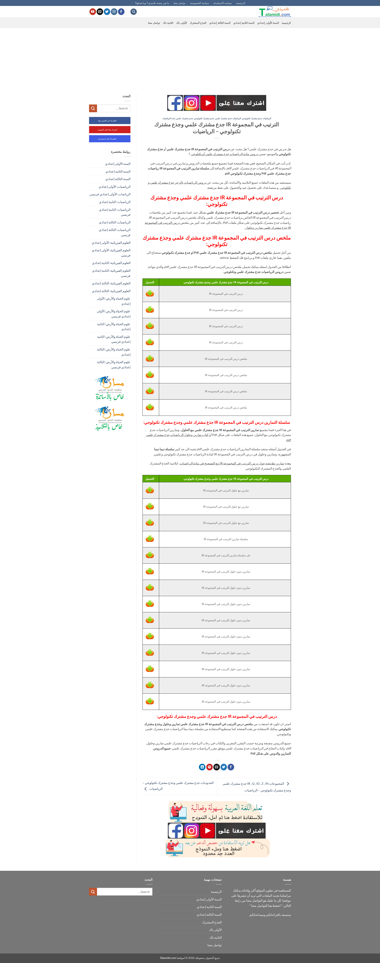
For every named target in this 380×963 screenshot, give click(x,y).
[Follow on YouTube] (92, 11)
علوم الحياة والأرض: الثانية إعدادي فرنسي (113, 339)
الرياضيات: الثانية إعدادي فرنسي (114, 212)
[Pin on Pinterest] (209, 767)
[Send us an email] (100, 11)
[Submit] (93, 108)
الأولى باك (181, 22)
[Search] (133, 12)
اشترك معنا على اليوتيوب (107, 129)
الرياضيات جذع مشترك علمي (228, 118)
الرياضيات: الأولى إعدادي (114, 186)
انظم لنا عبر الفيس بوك (107, 120)
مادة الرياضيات (168, 118)
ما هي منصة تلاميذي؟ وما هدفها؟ (152, 3)
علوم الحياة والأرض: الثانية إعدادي (113, 326)
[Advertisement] (190, 57)
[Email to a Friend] (216, 767)
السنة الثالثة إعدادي (220, 22)
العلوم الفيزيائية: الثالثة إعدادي (111, 283)
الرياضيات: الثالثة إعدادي (114, 222)
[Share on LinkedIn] (202, 767)
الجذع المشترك (198, 22)
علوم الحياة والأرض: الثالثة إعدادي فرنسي (113, 364)
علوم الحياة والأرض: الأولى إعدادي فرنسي (113, 313)
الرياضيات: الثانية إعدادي (114, 202)
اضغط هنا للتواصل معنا (265, 905)
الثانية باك (168, 22)
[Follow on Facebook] (121, 11)
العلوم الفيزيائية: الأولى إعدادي (111, 242)
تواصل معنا (179, 3)
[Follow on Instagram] (114, 11)
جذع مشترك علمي (184, 118)
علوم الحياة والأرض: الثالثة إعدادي (113, 351)
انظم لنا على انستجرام (107, 139)
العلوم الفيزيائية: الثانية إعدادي (111, 263)
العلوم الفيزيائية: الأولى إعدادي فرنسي (111, 252)
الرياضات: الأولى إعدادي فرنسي (109, 194)
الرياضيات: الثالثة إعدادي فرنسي (114, 232)
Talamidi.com (168, 957)
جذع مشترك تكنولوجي (204, 118)
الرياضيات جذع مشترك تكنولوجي (256, 118)
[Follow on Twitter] (107, 11)
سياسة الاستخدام (222, 3)
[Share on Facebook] (231, 767)
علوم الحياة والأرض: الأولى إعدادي (113, 300)
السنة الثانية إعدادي (244, 22)
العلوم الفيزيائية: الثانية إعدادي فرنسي (111, 273)
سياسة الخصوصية (199, 3)
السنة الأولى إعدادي (268, 22)
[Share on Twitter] (223, 767)
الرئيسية (240, 3)
